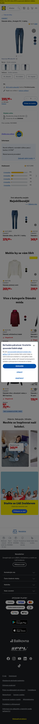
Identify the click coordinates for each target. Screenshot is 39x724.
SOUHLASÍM (19, 366)
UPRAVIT (19, 372)
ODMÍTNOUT (19, 378)
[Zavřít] (34, 345)
